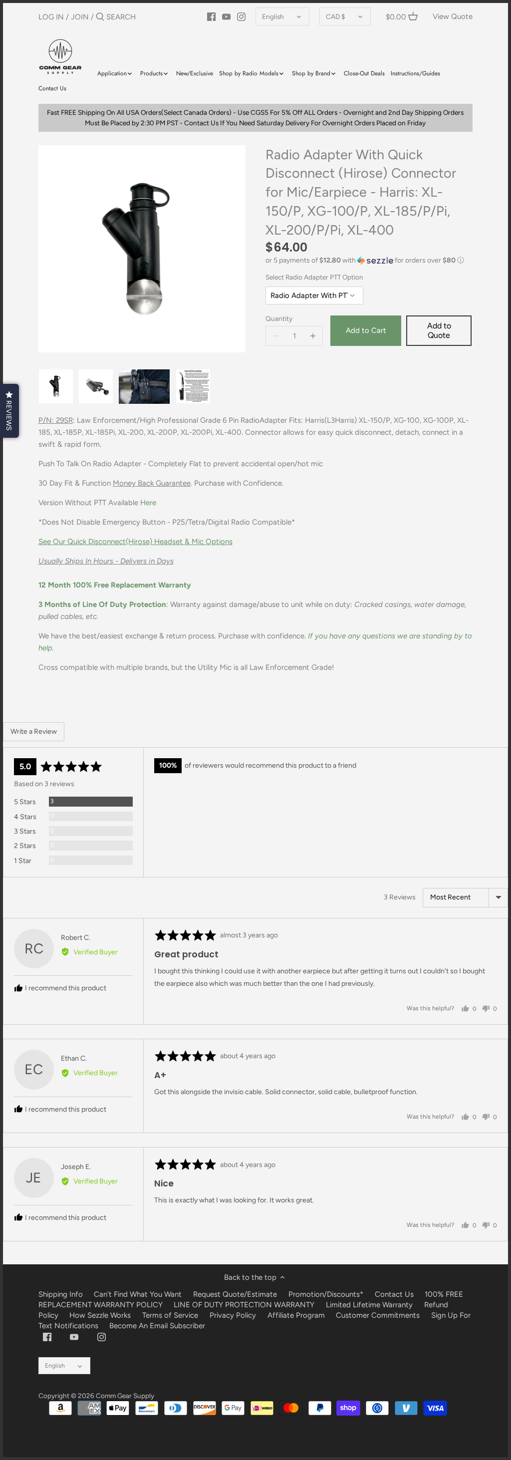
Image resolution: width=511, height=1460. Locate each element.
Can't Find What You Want (138, 1294)
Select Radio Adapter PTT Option (314, 277)
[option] (55, 386)
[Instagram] (241, 16)
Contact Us (394, 1294)
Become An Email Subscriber (157, 1325)
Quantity (278, 318)
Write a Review (33, 731)
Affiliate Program (296, 1315)
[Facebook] (211, 16)
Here (148, 502)
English (273, 16)
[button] (369, 260)
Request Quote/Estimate (236, 1294)
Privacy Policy (233, 1315)
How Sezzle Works (100, 1315)
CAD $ (335, 16)
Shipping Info (60, 1294)
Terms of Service (171, 1315)
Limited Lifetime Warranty (369, 1304)
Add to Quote (439, 330)
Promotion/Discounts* (325, 1294)
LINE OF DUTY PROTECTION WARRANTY (244, 1304)
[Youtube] (226, 16)
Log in (51, 16)
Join (80, 16)
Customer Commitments (378, 1315)
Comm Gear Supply (125, 1396)
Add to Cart (366, 330)
